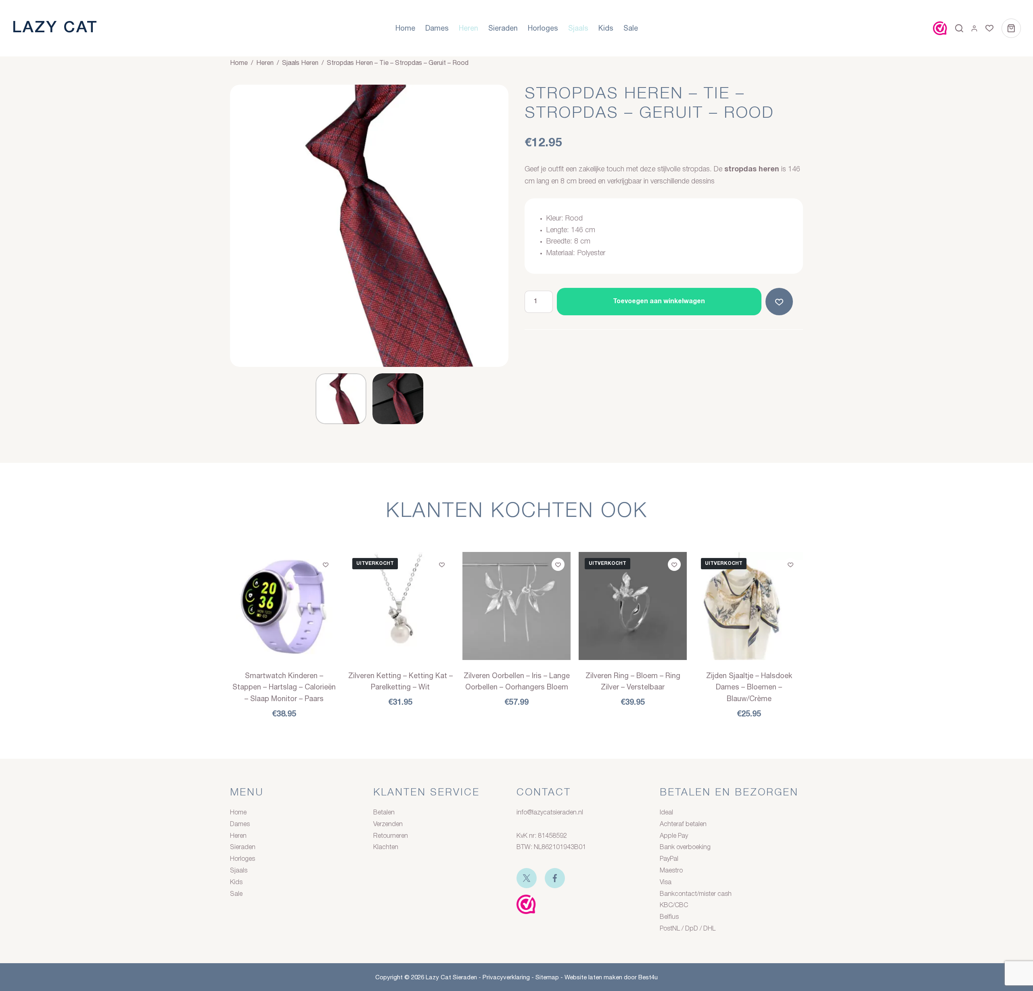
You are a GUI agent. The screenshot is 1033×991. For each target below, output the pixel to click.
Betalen (384, 813)
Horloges (543, 28)
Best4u (648, 977)
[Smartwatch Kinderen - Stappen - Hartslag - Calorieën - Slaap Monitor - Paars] (284, 606)
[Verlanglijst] (989, 28)
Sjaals (578, 28)
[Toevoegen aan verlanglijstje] (780, 301)
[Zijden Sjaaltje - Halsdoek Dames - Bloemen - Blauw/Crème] (749, 606)
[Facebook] (555, 878)
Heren (468, 28)
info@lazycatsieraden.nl (549, 813)
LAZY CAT (55, 28)
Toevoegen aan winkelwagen (659, 301)
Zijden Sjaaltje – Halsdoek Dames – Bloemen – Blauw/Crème (749, 687)
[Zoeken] (959, 28)
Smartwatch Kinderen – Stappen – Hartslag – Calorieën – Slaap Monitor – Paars (284, 687)
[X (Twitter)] (526, 878)
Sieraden (503, 28)
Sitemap (547, 977)
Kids (605, 28)
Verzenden (388, 824)
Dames (437, 28)
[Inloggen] (974, 28)
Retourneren (390, 836)
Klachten (385, 847)
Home (405, 28)
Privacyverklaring (506, 977)
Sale (630, 28)
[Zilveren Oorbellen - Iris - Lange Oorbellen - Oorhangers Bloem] (516, 606)
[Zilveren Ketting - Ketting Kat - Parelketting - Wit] (400, 606)
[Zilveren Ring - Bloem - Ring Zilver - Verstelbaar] (633, 606)
